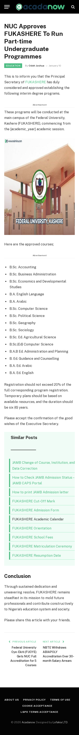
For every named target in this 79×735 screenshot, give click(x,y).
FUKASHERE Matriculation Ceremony (42, 546)
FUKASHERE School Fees (32, 537)
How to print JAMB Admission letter (40, 492)
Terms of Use (60, 699)
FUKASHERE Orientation (31, 528)
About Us (11, 699)
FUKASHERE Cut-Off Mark (33, 501)
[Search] (72, 7)
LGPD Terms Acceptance (39, 711)
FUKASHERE (35, 82)
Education (13, 65)
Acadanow (28, 722)
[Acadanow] (40, 7)
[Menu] (7, 7)
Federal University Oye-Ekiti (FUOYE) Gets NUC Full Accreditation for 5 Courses (23, 656)
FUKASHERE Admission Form (35, 510)
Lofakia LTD (60, 722)
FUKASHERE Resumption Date (36, 556)
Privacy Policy (34, 699)
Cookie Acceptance (37, 705)
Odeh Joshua (36, 65)
